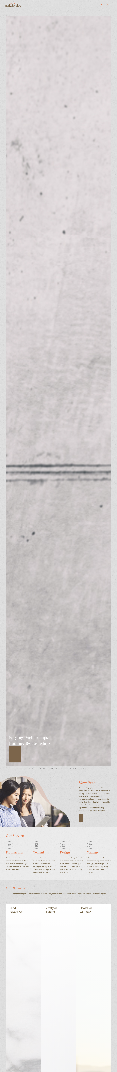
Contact (109, 5)
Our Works (101, 5)
